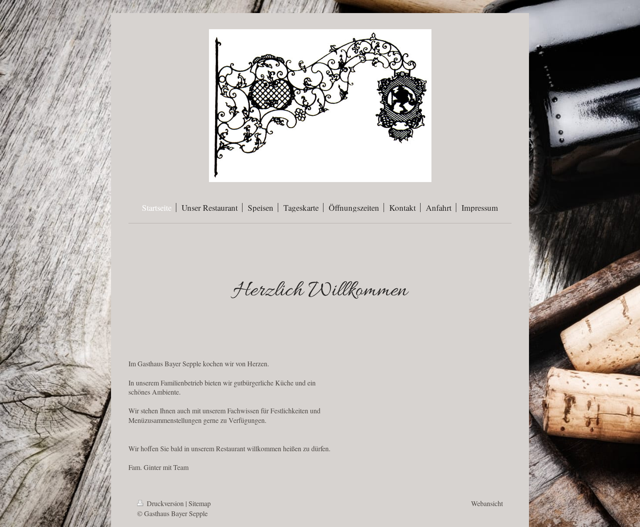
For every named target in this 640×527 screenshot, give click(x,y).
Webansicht (487, 503)
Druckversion (165, 503)
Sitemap (200, 503)
